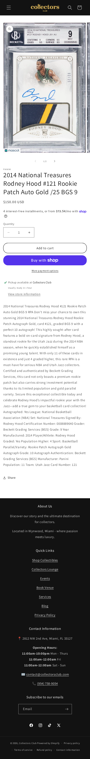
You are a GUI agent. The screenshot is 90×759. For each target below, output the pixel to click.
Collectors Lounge (45, 569)
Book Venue (45, 587)
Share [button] (12, 478)
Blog (45, 606)
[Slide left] (35, 161)
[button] (9, 7)
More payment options (45, 270)
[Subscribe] (67, 709)
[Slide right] (54, 161)
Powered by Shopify (48, 743)
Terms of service (23, 749)
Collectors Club (28, 743)
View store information (24, 294)
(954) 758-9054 (47, 683)
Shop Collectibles (45, 560)
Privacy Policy (45, 615)
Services (45, 597)
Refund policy (44, 749)
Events (45, 578)
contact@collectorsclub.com (47, 674)
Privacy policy (72, 743)
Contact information (68, 749)
